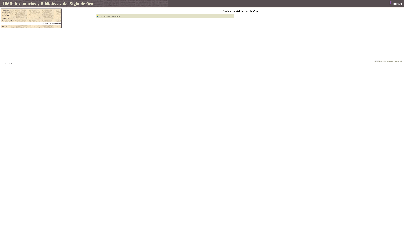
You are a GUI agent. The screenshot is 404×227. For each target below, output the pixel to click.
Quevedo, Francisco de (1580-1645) (110, 16)
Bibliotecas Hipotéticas (51, 23)
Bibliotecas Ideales (9, 21)
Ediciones (5, 15)
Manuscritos (7, 18)
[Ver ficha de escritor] (97, 16)
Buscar (4, 26)
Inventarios (6, 10)
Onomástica (6, 13)
